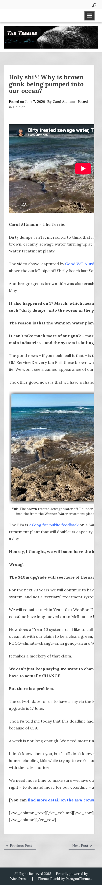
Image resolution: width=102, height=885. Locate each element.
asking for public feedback (53, 524)
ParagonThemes (78, 878)
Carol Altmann (64, 102)
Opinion (19, 107)
